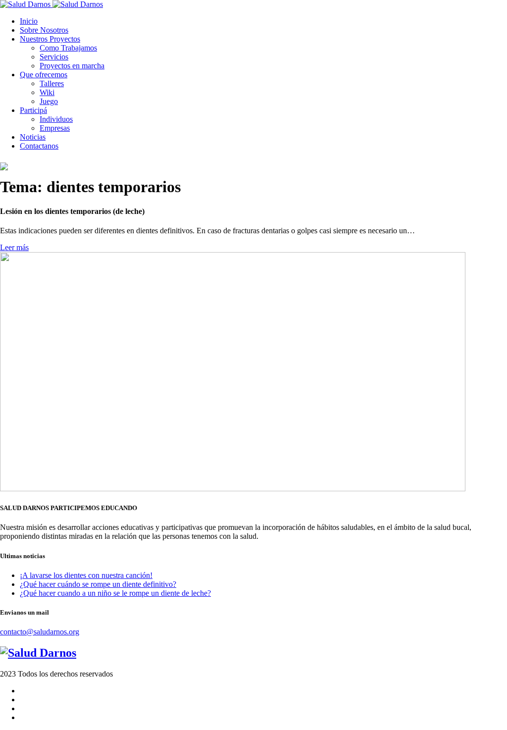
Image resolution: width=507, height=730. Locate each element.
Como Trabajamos (68, 48)
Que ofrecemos (43, 74)
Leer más (14, 247)
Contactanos (39, 146)
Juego (49, 101)
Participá (33, 110)
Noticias (33, 137)
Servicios (54, 56)
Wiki (47, 92)
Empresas (55, 128)
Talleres (52, 83)
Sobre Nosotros (44, 30)
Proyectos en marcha (72, 65)
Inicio (29, 21)
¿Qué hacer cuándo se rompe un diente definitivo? (98, 584)
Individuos (56, 119)
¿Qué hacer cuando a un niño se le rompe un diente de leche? (115, 593)
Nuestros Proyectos (50, 39)
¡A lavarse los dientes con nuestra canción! (86, 575)
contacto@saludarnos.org (39, 631)
